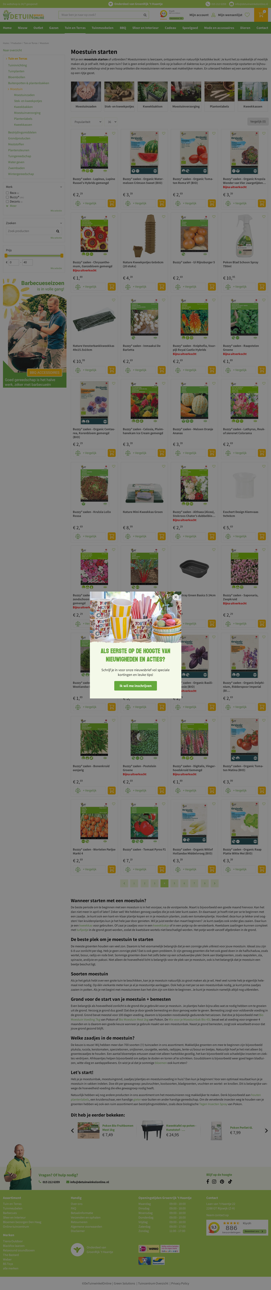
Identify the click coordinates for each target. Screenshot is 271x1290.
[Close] (176, 597)
